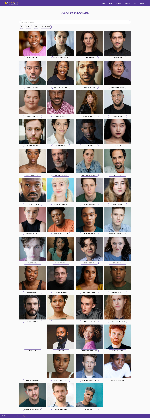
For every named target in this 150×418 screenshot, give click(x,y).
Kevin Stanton (32, 321)
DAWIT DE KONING (32, 380)
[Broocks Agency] (11, 3)
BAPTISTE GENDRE (61, 409)
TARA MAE (32, 351)
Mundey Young (60, 263)
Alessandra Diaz (117, 87)
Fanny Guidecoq (89, 116)
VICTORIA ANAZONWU (89, 351)
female (28, 27)
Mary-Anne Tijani (32, 175)
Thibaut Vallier (89, 321)
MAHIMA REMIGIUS (89, 292)
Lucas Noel (32, 263)
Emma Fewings (32, 116)
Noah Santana (89, 204)
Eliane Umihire (32, 58)
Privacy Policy (21, 416)
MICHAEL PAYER (117, 351)
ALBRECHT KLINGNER (89, 380)
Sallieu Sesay (61, 116)
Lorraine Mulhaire (33, 233)
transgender (45, 27)
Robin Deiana (89, 263)
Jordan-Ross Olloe (61, 233)
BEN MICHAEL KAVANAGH (32, 409)
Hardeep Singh (89, 87)
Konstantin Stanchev (117, 233)
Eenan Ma (117, 145)
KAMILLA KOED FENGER (117, 321)
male (36, 27)
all (22, 27)
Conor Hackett (61, 175)
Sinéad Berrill (117, 204)
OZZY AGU (60, 351)
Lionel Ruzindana (32, 204)
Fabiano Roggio (61, 292)
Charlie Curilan (33, 87)
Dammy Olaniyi (89, 233)
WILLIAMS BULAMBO (117, 380)
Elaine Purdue (89, 58)
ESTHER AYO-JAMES (60, 380)
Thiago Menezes (117, 292)
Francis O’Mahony (61, 204)
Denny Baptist (89, 145)
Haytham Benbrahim (60, 58)
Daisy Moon (117, 263)
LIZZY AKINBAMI (32, 292)
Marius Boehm (32, 145)
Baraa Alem (117, 58)
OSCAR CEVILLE (89, 409)
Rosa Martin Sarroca (89, 175)
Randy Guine (117, 116)
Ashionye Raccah (60, 87)
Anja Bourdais (60, 145)
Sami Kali (117, 175)
